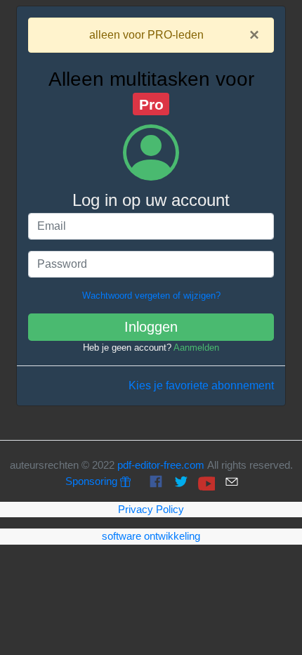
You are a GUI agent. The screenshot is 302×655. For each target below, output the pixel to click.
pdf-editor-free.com (160, 465)
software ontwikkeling (151, 536)
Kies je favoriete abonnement (201, 385)
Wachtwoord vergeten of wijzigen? (151, 295)
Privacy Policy (151, 509)
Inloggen (151, 327)
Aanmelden (196, 347)
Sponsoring (92, 481)
